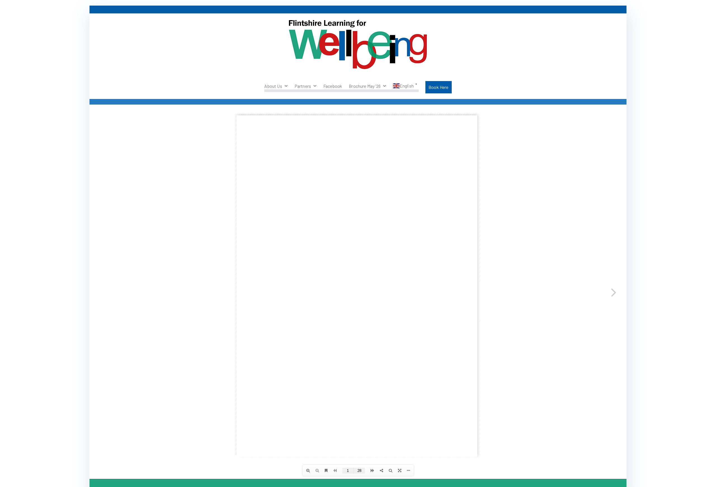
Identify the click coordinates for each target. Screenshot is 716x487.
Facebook (332, 86)
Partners (303, 86)
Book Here (438, 87)
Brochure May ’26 (365, 86)
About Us (273, 86)
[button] (285, 86)
